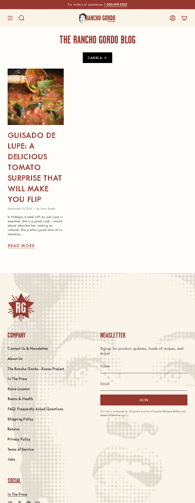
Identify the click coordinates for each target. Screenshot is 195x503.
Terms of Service (21, 449)
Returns (14, 429)
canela (95, 57)
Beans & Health (20, 399)
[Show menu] (10, 18)
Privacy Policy (19, 439)
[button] (21, 18)
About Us (15, 358)
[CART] (184, 18)
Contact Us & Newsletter (28, 348)
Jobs (11, 459)
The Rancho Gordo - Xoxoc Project (36, 369)
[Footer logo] (21, 307)
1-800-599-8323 (115, 4)
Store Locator (19, 389)
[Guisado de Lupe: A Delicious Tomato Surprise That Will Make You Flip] (36, 97)
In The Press (17, 378)
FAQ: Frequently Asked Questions (35, 409)
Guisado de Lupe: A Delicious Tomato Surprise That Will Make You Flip (35, 166)
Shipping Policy (20, 419)
